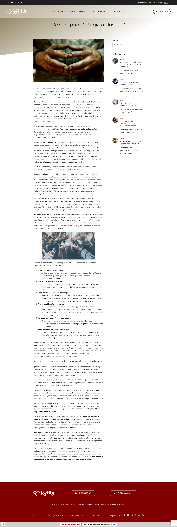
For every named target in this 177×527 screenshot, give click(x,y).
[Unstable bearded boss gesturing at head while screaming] (115, 138)
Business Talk (102, 504)
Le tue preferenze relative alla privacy (96, 525)
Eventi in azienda (87, 504)
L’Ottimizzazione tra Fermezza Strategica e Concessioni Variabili (129, 123)
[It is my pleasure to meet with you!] (115, 118)
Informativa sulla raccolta (71, 525)
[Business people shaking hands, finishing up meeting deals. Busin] (115, 59)
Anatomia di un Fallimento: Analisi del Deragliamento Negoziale (131, 64)
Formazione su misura (61, 504)
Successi (112, 504)
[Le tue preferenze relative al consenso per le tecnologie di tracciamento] (3, 524)
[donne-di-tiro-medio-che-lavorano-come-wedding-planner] (115, 100)
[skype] (15, 2)
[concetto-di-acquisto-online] (115, 79)
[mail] (18, 2)
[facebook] (5, 2)
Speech (75, 504)
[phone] (22, 2)
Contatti (121, 504)
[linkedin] (12, 2)
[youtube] (8, 2)
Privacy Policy (118, 516)
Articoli (122, 59)
